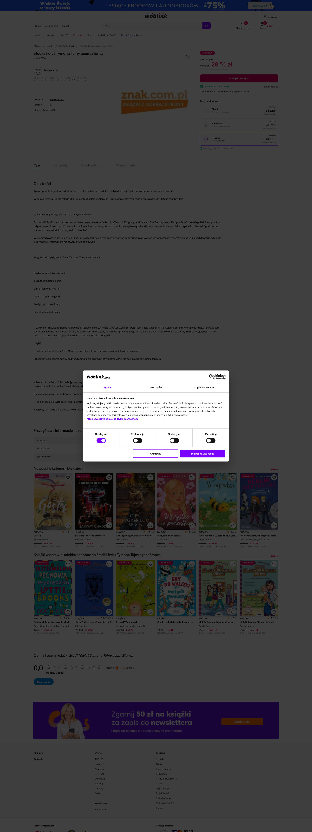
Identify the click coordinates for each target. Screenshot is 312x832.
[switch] (137, 440)
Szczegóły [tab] (156, 387)
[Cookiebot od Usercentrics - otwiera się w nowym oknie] (211, 376)
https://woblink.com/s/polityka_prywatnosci (113, 418)
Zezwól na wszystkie (202, 453)
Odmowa (155, 453)
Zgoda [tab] (107, 387)
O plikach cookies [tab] (205, 387)
